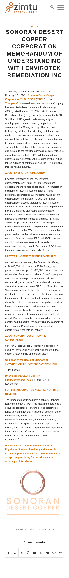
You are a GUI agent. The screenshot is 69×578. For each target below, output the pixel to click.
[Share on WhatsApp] (22, 552)
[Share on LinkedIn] (34, 552)
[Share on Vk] (47, 552)
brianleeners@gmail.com (18, 379)
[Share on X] (15, 552)
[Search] (50, 7)
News (34, 26)
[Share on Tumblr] (41, 552)
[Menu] (59, 7)
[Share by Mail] (60, 552)
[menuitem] (50, 7)
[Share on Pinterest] (28, 552)
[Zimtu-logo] (28, 7)
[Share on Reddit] (54, 552)
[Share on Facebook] (8, 552)
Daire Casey (47, 530)
